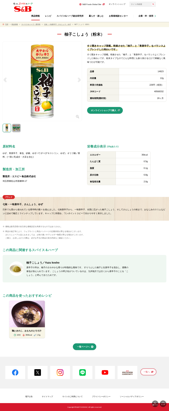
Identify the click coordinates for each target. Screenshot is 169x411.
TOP (6, 24)
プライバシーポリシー (101, 396)
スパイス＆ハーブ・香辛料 (30, 24)
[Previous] (5, 75)
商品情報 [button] (35, 16)
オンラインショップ (117, 4)
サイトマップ (47, 396)
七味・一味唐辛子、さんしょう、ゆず (57, 24)
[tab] (7, 128)
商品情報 (14, 24)
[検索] (153, 4)
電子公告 (29, 396)
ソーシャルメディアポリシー (132, 396)
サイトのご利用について (72, 396)
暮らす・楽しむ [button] (96, 16)
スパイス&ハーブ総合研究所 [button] (70, 16)
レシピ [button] (48, 16)
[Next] (79, 75)
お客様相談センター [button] (118, 16)
